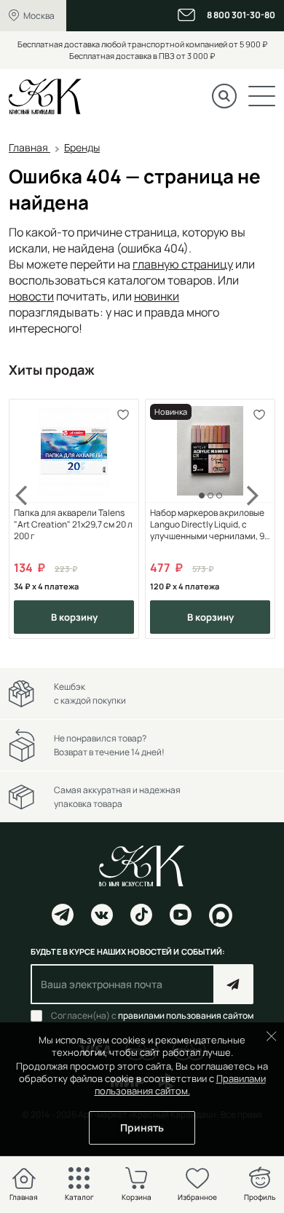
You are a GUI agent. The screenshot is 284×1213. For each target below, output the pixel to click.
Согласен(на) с (152, 1016)
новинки (156, 296)
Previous (30, 519)
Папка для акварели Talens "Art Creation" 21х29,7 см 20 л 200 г (73, 524)
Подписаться (233, 984)
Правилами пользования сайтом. (180, 1084)
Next (253, 519)
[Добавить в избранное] (122, 415)
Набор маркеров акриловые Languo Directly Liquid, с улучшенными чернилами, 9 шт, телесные (207, 524)
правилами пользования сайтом (185, 1015)
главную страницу (183, 264)
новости (31, 296)
